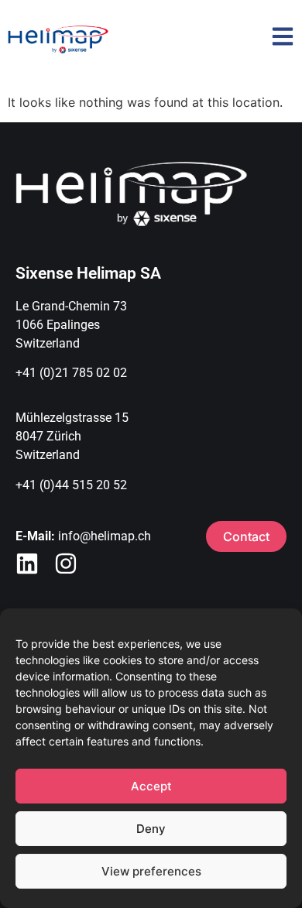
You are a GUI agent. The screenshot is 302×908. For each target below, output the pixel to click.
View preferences (151, 871)
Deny (151, 828)
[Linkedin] (27, 563)
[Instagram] (65, 563)
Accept (151, 786)
